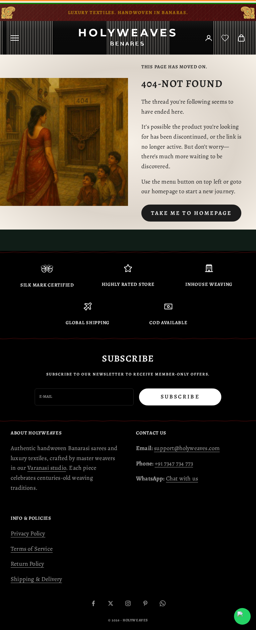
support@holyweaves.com (187, 448)
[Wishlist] (225, 38)
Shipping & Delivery (36, 579)
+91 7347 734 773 (174, 463)
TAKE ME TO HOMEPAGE (191, 213)
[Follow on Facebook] (93, 603)
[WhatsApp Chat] (242, 616)
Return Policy (27, 564)
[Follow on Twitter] (110, 603)
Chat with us (182, 478)
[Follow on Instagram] (128, 603)
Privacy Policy (28, 533)
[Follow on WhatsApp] (162, 603)
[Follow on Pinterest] (145, 603)
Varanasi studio (46, 468)
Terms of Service (32, 549)
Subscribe (180, 396)
